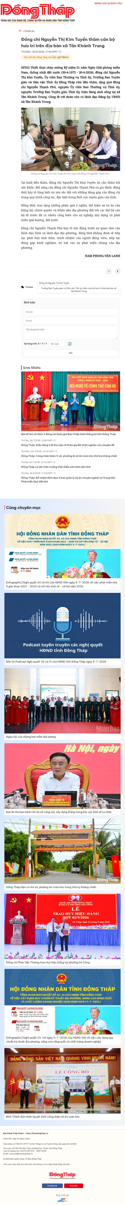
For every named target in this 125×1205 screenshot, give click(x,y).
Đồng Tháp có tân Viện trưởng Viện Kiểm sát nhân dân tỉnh (56, 466)
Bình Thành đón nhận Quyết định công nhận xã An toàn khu (42, 1116)
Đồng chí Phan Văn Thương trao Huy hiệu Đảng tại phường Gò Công (48, 962)
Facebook (52, 1185)
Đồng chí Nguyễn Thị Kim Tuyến (54, 283)
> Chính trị (29, 31)
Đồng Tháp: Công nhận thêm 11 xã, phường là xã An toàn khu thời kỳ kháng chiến (69, 455)
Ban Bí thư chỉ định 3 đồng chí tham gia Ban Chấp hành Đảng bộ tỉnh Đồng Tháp (68, 434)
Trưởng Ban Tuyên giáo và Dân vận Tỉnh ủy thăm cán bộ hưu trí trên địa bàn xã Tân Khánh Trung (78, 289)
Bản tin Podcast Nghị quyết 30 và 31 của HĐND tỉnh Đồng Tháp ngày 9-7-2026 (56, 661)
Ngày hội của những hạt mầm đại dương (31, 736)
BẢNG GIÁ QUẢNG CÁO (108, 3)
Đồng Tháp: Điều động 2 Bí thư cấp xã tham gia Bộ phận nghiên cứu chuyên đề (67, 445)
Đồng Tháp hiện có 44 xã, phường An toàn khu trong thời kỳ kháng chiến (51, 887)
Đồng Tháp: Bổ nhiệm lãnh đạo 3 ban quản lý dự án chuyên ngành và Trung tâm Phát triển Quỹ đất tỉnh (68, 479)
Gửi (70, 353)
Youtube (74, 1185)
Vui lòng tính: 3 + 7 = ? (35, 344)
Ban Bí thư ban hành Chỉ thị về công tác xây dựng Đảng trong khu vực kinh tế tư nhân (58, 812)
